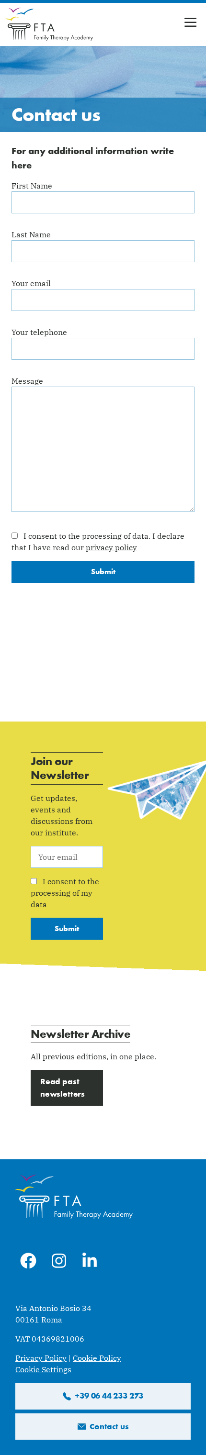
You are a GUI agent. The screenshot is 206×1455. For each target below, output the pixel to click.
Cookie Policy (97, 1358)
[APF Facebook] (28, 1261)
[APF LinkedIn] (90, 1261)
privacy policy (111, 547)
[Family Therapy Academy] (49, 24)
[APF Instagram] (59, 1261)
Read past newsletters (62, 1088)
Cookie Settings (43, 1369)
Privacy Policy (41, 1358)
